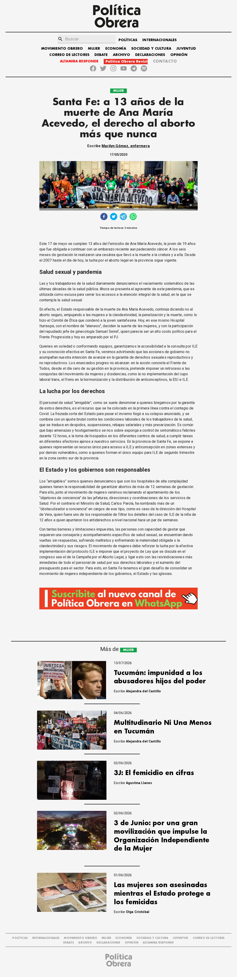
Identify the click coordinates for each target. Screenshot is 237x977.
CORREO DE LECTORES (69, 55)
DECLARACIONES (150, 55)
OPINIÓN (179, 55)
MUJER (94, 48)
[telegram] (123, 217)
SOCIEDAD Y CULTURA (151, 48)
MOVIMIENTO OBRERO (62, 48)
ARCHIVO (121, 55)
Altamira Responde (158, 942)
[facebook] (104, 217)
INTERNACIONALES (159, 40)
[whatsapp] (133, 217)
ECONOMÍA (115, 48)
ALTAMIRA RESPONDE (79, 61)
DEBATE (101, 55)
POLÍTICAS (127, 40)
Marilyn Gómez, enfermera (126, 146)
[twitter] (113, 217)
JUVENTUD (186, 48)
